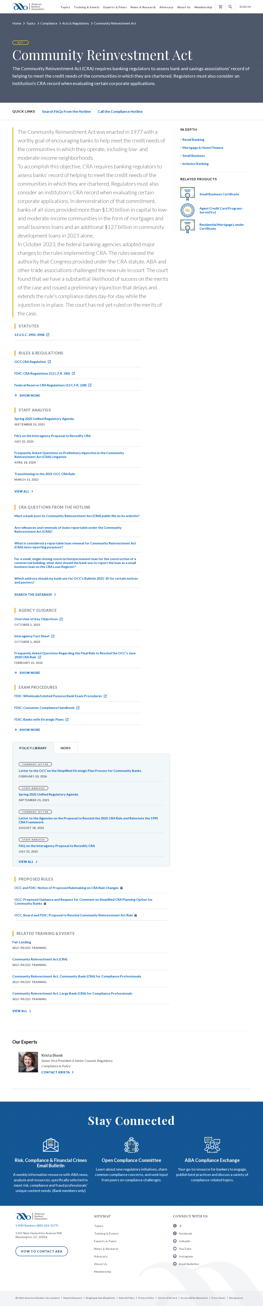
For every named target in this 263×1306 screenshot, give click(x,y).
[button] (230, 7)
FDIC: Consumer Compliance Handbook (44, 708)
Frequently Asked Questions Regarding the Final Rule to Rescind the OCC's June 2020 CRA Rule (75, 655)
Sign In (245, 6)
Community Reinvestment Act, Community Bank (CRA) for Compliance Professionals (76, 976)
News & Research (106, 1248)
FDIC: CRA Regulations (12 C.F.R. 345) (42, 373)
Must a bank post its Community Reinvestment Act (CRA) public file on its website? (77, 516)
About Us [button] (184, 7)
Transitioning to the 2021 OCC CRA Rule (44, 474)
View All (21, 491)
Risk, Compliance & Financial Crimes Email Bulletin (51, 1162)
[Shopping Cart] (220, 7)
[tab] (33, 748)
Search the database (33, 594)
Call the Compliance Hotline (120, 111)
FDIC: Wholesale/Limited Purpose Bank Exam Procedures (58, 696)
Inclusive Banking (195, 163)
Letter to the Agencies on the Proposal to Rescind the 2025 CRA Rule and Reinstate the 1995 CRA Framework (88, 820)
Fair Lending (21, 942)
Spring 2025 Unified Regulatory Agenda (44, 419)
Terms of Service (167, 1297)
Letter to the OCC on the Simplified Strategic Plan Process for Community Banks (80, 770)
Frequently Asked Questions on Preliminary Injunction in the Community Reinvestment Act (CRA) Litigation (69, 455)
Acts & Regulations (75, 23)
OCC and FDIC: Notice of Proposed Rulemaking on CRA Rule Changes (66, 888)
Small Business (193, 155)
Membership (102, 1271)
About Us (100, 1264)
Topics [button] (65, 7)
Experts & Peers (105, 1241)
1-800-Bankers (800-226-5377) (36, 1225)
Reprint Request (72, 1297)
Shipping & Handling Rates (100, 1297)
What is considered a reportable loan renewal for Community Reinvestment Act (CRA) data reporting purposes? (75, 545)
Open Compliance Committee (131, 1160)
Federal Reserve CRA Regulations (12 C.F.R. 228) (50, 385)
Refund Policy (127, 1297)
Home (16, 23)
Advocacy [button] (166, 7)
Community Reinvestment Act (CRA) (39, 959)
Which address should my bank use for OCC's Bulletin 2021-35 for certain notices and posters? (76, 580)
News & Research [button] (143, 7)
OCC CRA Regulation (30, 361)
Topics (31, 23)
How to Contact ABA (41, 1251)
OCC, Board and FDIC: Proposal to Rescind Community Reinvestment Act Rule (74, 915)
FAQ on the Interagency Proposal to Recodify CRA (52, 436)
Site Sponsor (236, 1297)
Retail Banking (193, 139)
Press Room (218, 1297)
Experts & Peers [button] (115, 7)
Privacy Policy (146, 1297)
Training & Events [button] (87, 7)
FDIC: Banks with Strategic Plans (39, 719)
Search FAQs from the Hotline (66, 111)
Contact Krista (56, 1072)
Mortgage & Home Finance (202, 147)
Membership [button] (203, 7)
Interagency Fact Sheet (32, 636)
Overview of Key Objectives (36, 619)
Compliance (48, 23)
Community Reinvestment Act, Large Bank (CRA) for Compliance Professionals (72, 993)
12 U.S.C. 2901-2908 (29, 335)
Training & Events (106, 1233)
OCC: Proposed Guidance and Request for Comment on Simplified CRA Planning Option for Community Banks (83, 901)
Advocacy (100, 1256)
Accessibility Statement (194, 1297)
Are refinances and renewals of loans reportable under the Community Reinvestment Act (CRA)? (68, 529)
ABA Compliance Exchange (212, 1160)
